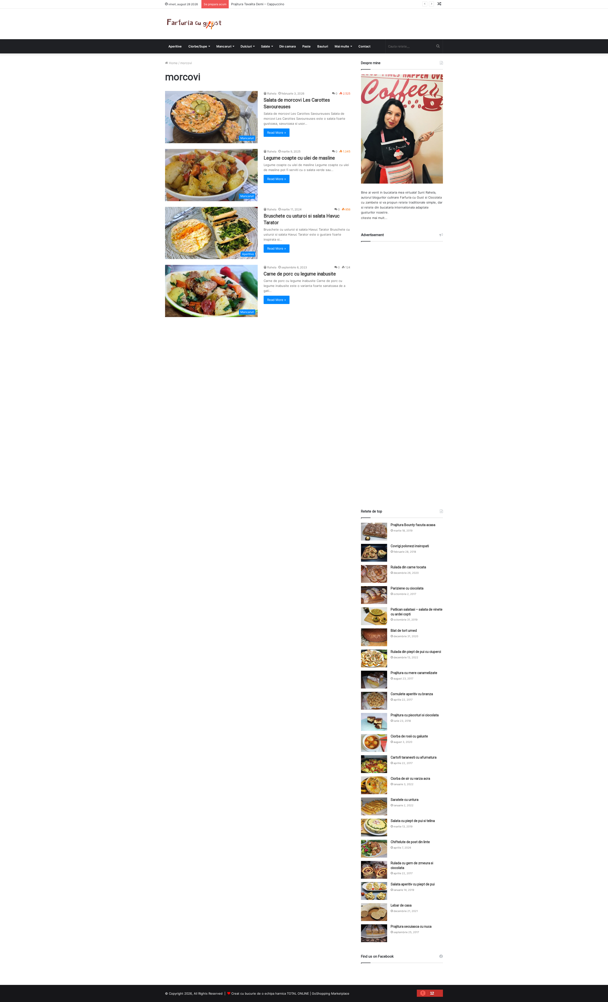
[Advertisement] (402, 371)
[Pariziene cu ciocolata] (374, 595)
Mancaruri (223, 46)
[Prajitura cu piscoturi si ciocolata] (374, 722)
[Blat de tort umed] (374, 637)
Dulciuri (246, 46)
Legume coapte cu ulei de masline (299, 158)
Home (173, 63)
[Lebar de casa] (374, 912)
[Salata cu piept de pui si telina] (374, 827)
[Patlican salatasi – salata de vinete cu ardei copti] (374, 616)
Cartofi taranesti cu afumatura (414, 757)
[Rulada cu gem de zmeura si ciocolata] (374, 870)
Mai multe (342, 46)
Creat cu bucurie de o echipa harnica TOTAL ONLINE (270, 993)
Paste (306, 46)
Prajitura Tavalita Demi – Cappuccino (257, 4)
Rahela (271, 93)
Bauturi (322, 46)
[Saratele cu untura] (374, 806)
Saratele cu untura (404, 800)
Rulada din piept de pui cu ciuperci (416, 652)
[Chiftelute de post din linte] (374, 849)
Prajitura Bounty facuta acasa (413, 525)
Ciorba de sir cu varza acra (410, 778)
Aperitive (175, 46)
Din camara (287, 46)
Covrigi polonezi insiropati (410, 546)
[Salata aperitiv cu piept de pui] (374, 891)
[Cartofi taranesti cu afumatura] (374, 764)
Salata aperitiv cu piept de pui (413, 884)
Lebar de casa (401, 905)
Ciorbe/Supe (197, 46)
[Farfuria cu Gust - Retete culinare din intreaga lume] (195, 24)
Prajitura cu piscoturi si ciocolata (415, 715)
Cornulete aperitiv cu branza (412, 694)
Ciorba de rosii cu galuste (409, 736)
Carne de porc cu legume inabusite (300, 274)
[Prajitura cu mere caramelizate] (374, 680)
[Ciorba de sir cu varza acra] (374, 785)
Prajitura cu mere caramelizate (414, 673)
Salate (265, 46)
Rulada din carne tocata (408, 567)
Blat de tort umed (404, 630)
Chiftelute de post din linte (410, 842)
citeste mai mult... (374, 218)
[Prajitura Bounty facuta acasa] (374, 532)
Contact (364, 46)
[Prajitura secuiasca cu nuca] (374, 933)
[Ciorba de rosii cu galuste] (374, 743)
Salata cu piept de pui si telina (413, 821)
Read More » (276, 132)
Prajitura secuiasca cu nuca (411, 926)
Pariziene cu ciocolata (407, 588)
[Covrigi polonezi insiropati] (374, 553)
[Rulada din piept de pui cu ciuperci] (374, 658)
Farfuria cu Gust (412, 197)
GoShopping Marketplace (330, 993)
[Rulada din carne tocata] (374, 574)
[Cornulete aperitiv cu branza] (374, 701)
